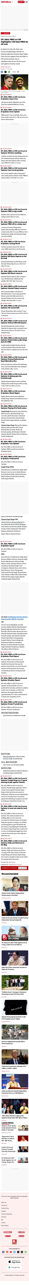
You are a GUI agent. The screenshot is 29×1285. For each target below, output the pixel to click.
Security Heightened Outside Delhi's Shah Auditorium (13, 1043)
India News (4, 922)
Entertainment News (6, 898)
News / (2, 30)
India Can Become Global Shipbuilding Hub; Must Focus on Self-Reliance (14, 1092)
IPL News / (20, 30)
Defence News (5, 1095)
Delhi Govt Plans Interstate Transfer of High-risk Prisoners (14, 968)
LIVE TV (22, 2)
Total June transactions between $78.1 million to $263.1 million (14, 1067)
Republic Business (6, 1021)
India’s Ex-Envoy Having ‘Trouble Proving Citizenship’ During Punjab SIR (15, 919)
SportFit (3, 69)
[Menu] (27, 2)
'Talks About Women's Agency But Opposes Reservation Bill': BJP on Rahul (14, 1117)
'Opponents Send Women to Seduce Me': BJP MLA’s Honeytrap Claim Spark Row (8, 1140)
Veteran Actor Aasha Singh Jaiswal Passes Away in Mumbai (13, 894)
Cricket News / (13, 30)
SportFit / (7, 30)
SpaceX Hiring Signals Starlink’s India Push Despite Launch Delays (14, 1018)
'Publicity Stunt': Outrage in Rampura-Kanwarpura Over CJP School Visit (14, 993)
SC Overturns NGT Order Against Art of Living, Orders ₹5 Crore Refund (14, 944)
